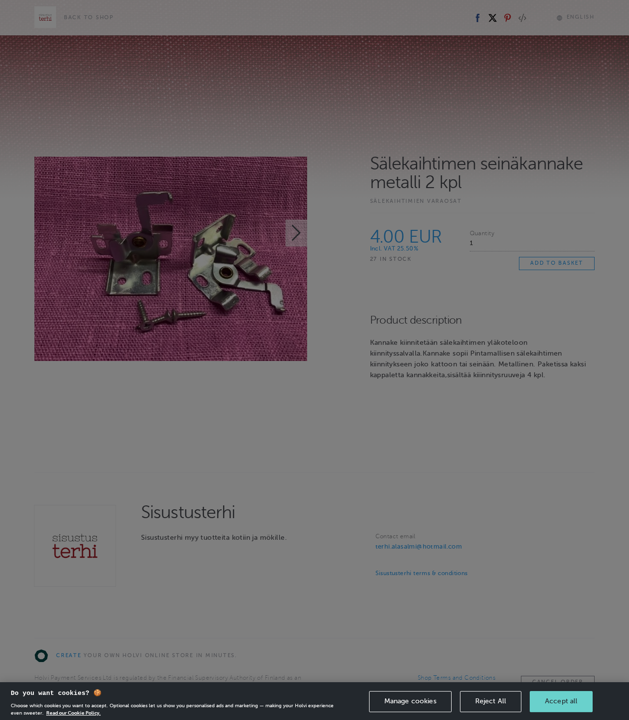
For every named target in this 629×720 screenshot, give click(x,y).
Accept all (561, 701)
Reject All (490, 701)
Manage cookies (410, 701)
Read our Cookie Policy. (73, 712)
